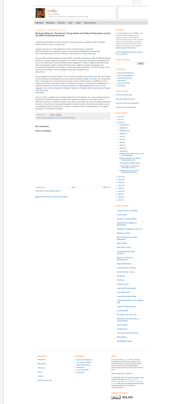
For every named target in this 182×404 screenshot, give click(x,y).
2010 (120, 177)
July (121, 136)
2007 (120, 185)
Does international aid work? (125, 99)
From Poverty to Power (126, 268)
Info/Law (120, 280)
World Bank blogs (124, 341)
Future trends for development (126, 107)
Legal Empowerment (125, 78)
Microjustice (122, 80)
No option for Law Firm (126, 315)
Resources (61, 23)
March (122, 148)
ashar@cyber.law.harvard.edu (89, 51)
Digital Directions (124, 264)
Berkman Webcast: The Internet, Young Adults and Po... (130, 159)
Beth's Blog (122, 243)
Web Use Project (91, 79)
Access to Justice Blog (127, 219)
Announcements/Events (48, 117)
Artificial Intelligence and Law (129, 229)
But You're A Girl (124, 247)
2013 (120, 117)
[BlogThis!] (53, 115)
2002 (120, 200)
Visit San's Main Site (44, 380)
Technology (71, 117)
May (121, 142)
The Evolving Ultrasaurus (127, 333)
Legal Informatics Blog (126, 296)
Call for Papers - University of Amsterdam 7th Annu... (129, 166)
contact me (124, 54)
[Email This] (51, 115)
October (122, 128)
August (122, 134)
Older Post (106, 187)
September (124, 131)
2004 (120, 194)
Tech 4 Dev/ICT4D (61, 117)
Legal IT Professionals (126, 306)
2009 (120, 180)
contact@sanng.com (117, 387)
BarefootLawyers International (126, 48)
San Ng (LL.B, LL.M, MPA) (129, 33)
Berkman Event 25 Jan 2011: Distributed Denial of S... (129, 171)
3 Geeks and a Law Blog (127, 211)
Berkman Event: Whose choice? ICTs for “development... (131, 154)
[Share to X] (55, 115)
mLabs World (122, 311)
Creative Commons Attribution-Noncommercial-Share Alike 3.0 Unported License (127, 381)
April (121, 145)
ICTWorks (121, 276)
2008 (120, 182)
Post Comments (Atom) (52, 191)
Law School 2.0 (123, 292)
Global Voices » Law (125, 272)
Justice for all (123, 284)
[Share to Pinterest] (60, 115)
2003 (120, 197)
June (121, 139)
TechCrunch (122, 329)
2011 (120, 122)
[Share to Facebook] (58, 115)
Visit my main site (90, 23)
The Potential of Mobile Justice (129, 163)
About (70, 23)
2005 (120, 191)
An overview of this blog (124, 95)
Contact (78, 23)
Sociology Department (68, 97)
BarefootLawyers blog (128, 52)
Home (73, 187)
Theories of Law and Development (127, 103)
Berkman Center (123, 233)
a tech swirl (122, 215)
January (123, 151)
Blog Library (50, 23)
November (123, 125)
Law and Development (125, 75)
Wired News (122, 337)
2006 (120, 188)
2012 (120, 119)
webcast (51, 53)
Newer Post (40, 187)
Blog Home (39, 23)
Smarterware (122, 325)
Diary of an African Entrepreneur (125, 259)
